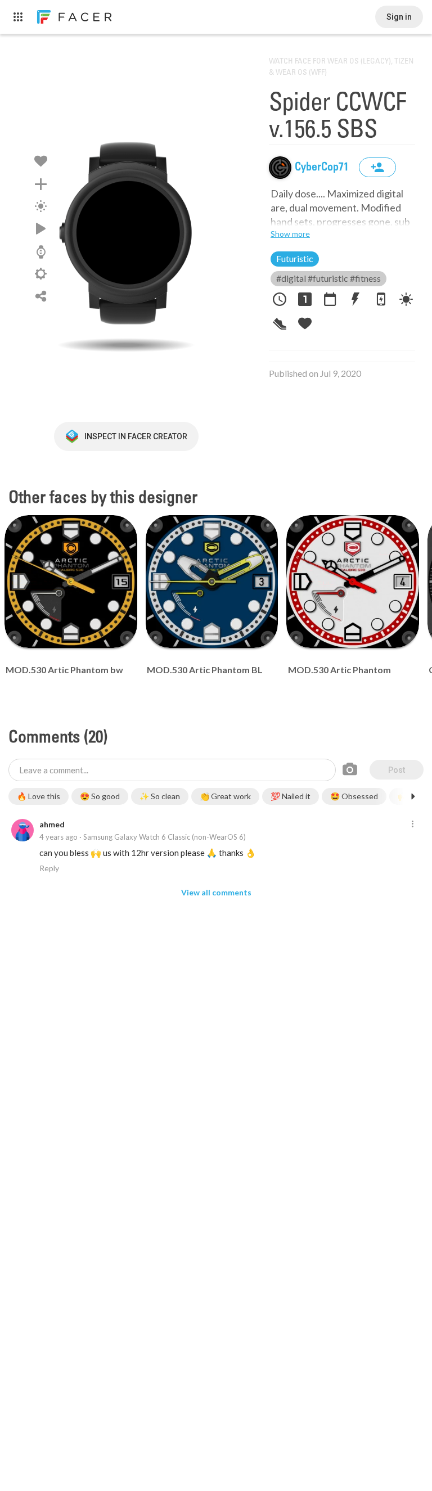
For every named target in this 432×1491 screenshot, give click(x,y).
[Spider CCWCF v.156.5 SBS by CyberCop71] (126, 233)
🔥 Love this (38, 796)
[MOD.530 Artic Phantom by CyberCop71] (352, 581)
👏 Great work (225, 796)
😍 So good (100, 796)
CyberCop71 (323, 168)
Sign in (399, 16)
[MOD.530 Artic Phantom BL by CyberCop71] (212, 581)
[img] (280, 167)
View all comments (216, 892)
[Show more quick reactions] (412, 796)
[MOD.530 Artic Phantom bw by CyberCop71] (70, 581)
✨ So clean (160, 796)
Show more (290, 233)
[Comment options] (412, 824)
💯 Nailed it (290, 796)
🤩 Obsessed (354, 796)
